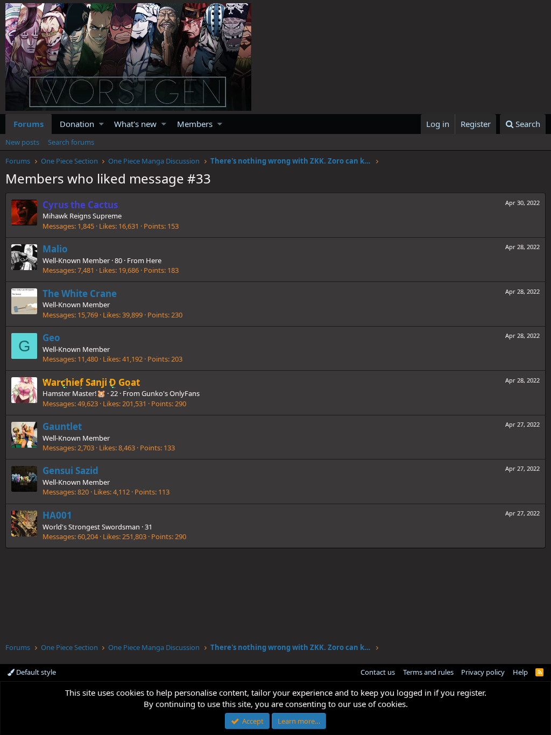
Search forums (71, 142)
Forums (28, 123)
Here (153, 260)
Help (520, 672)
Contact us (378, 672)
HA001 (57, 515)
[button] (101, 124)
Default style (35, 672)
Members (195, 123)
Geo (51, 337)
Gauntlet (62, 426)
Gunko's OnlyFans (171, 393)
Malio (55, 249)
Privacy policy (483, 672)
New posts (22, 142)
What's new (135, 123)
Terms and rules (428, 672)
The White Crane (80, 293)
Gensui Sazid (70, 470)
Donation (77, 123)
